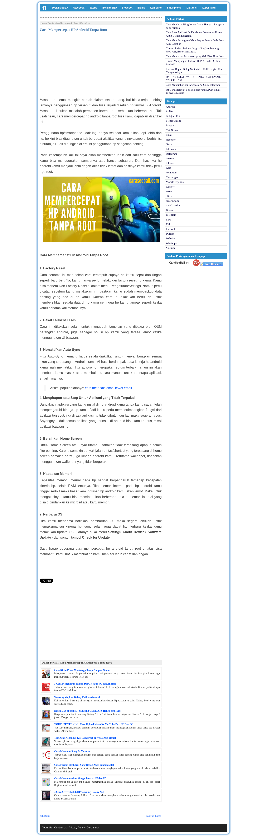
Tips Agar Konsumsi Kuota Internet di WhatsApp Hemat (85, 737)
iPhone (170, 163)
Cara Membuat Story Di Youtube (72, 751)
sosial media (173, 205)
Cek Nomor (172, 130)
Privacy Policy (77, 827)
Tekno (169, 210)
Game (169, 144)
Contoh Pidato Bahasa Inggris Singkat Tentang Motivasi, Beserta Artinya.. (192, 50)
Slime (169, 196)
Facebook (78, 7)
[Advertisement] (101, 66)
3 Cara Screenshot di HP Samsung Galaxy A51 (79, 792)
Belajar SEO (109, 7)
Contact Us (60, 827)
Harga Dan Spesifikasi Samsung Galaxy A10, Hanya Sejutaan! (87, 710)
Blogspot (127, 7)
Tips (168, 219)
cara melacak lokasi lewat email (108, 388)
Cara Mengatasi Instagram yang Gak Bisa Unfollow (195, 56)
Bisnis (141, 7)
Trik (168, 224)
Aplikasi (170, 111)
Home (43, 23)
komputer (171, 172)
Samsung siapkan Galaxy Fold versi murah (77, 697)
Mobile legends (175, 181)
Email (169, 134)
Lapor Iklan (208, 7)
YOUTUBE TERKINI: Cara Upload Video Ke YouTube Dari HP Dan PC (93, 724)
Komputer (156, 7)
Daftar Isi (191, 7)
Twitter (170, 233)
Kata (168, 167)
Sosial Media (59, 7)
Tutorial (51, 23)
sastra (169, 191)
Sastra (93, 7)
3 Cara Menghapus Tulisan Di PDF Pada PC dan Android (85, 683)
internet (170, 158)
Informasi (171, 149)
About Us (47, 827)
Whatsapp (171, 243)
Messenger (172, 177)
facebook (171, 139)
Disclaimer (93, 827)
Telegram (171, 214)
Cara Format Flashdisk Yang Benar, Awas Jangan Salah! (84, 764)
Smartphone (174, 7)
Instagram (171, 153)
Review (170, 186)
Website (170, 238)
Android (170, 106)
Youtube (170, 247)
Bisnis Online (173, 120)
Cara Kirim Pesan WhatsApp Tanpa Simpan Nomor (82, 670)
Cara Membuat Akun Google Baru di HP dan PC (80, 778)
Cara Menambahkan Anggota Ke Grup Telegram (193, 84)
